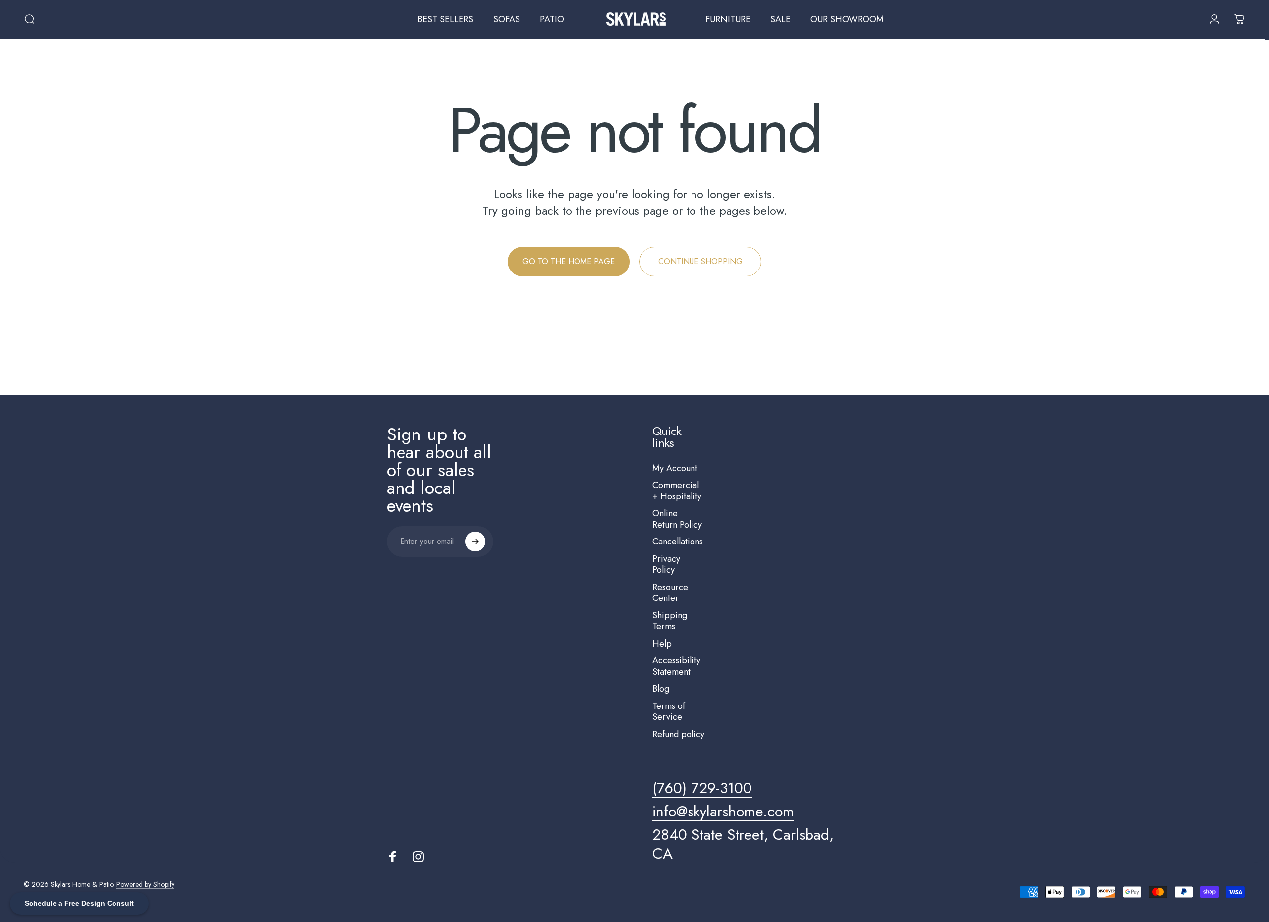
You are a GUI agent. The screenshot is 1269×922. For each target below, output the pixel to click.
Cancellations (677, 541)
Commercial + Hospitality (676, 491)
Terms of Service (668, 712)
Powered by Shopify (145, 884)
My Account (674, 468)
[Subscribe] (475, 541)
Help (662, 644)
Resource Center (670, 593)
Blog (660, 689)
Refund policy (678, 734)
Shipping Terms (669, 621)
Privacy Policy (666, 564)
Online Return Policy (677, 519)
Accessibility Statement (676, 666)
